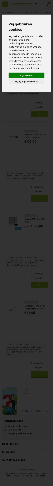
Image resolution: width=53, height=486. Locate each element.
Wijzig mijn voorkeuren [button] (26, 81)
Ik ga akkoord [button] (26, 75)
